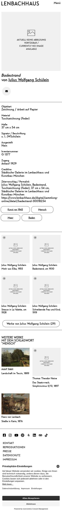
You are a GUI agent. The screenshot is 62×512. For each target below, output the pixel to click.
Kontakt (8, 443)
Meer (10, 217)
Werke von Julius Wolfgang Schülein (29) (31, 323)
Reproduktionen (14, 447)
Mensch (42, 209)
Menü (57, 2)
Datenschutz (11, 455)
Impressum (10, 459)
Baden (32, 217)
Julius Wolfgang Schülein (29, 79)
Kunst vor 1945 (15, 209)
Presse (7, 451)
